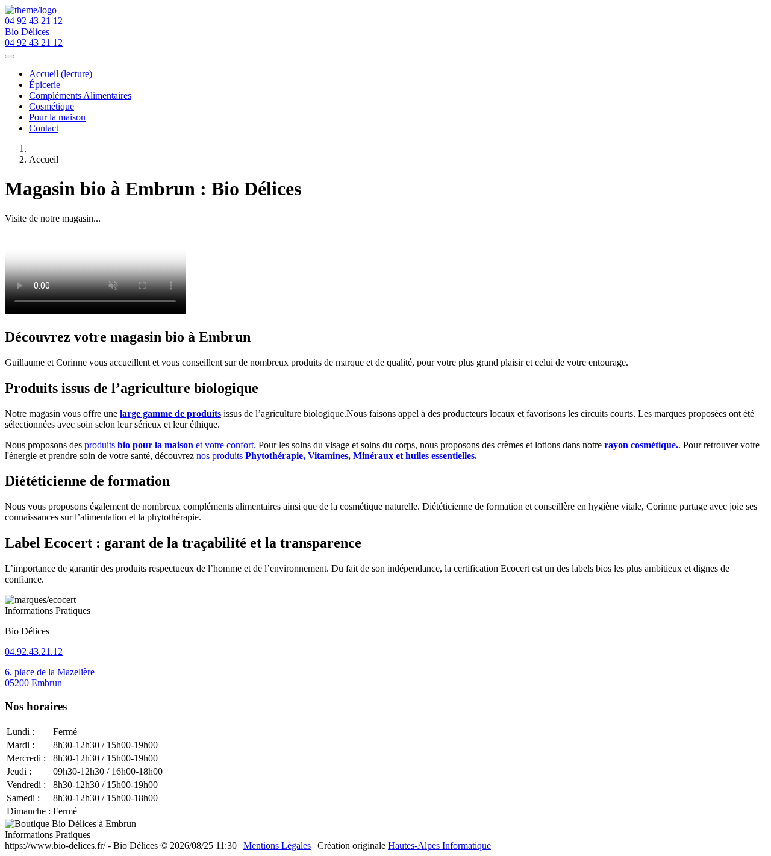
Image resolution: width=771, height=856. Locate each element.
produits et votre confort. (170, 445)
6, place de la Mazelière (50, 672)
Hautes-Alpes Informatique (439, 845)
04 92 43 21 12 (34, 21)
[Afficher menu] (9, 56)
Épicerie (44, 85)
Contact (43, 128)
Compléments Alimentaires (80, 95)
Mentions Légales (277, 845)
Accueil (60, 74)
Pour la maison (57, 117)
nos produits (336, 456)
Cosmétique (51, 106)
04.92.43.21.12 (34, 651)
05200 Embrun (33, 683)
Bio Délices (27, 32)
